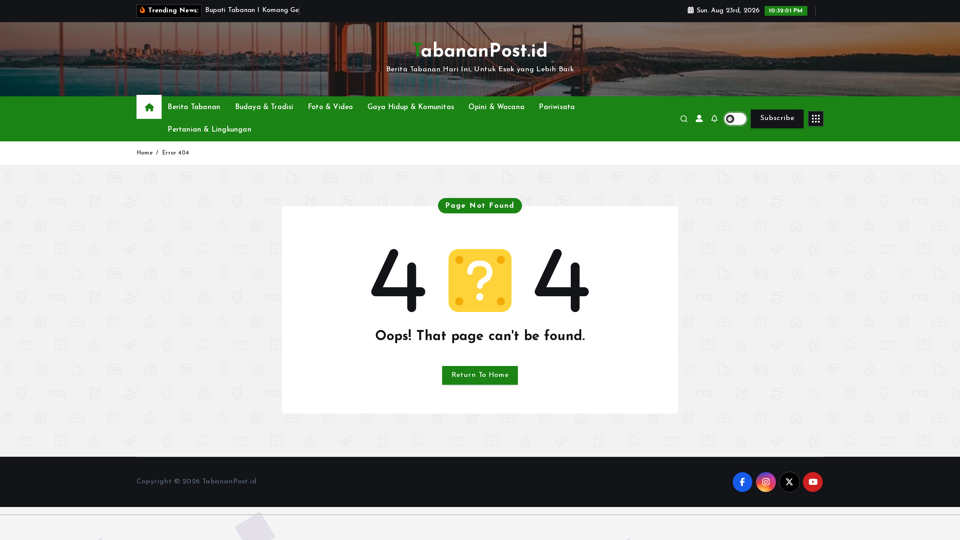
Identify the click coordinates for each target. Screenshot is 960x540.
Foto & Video (330, 107)
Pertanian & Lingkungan (209, 130)
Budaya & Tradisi (264, 107)
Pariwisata (557, 107)
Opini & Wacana (496, 107)
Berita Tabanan (194, 107)
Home (144, 153)
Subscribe (777, 118)
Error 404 (175, 153)
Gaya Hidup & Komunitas (411, 107)
